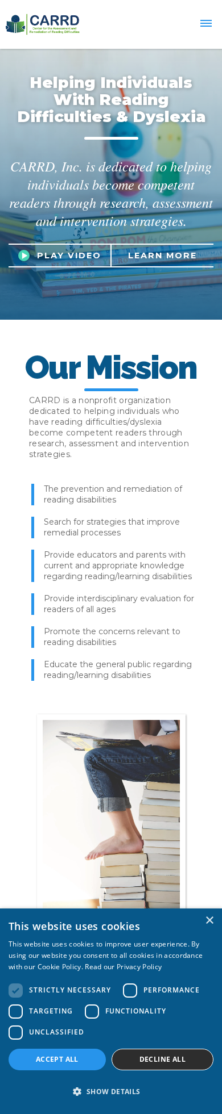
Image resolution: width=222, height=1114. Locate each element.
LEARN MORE (162, 255)
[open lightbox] (27, 255)
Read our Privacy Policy (123, 966)
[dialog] (111, 1011)
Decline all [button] (162, 1059)
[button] (206, 24)
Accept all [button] (57, 1059)
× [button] (209, 920)
